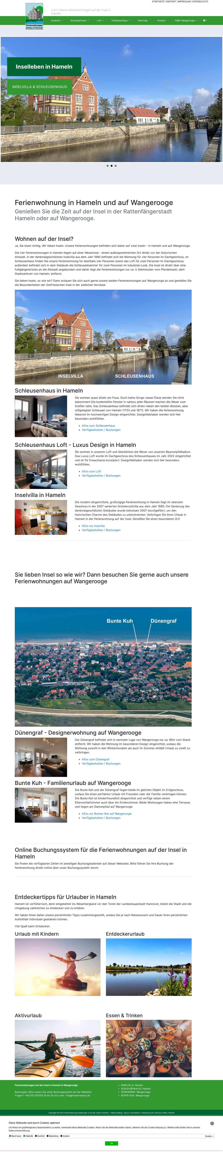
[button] (205, 20)
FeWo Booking (116, 1113)
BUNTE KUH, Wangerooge (135, 1095)
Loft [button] (99, 20)
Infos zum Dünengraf (95, 759)
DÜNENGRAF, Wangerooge (135, 1092)
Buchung (142, 20)
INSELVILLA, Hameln (132, 1085)
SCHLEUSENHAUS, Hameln (136, 1088)
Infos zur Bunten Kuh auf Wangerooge (107, 813)
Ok (111, 1143)
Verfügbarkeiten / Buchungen (101, 429)
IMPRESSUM (184, 1)
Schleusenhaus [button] (79, 20)
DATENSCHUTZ (200, 1)
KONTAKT (171, 1)
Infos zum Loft (91, 471)
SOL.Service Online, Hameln (163, 1113)
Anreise (161, 20)
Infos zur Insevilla (93, 526)
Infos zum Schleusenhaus (98, 425)
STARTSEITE (158, 1)
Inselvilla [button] (56, 20)
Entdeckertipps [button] (120, 20)
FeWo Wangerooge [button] (185, 20)
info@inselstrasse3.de (78, 1095)
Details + (209, 1136)
